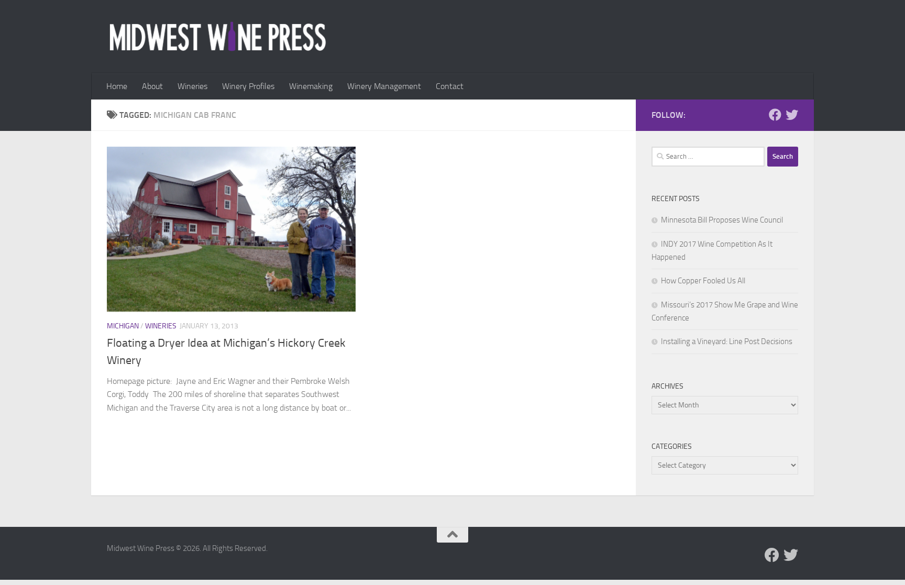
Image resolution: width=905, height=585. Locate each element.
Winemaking (311, 86)
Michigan (123, 326)
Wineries (192, 86)
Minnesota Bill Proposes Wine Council (722, 220)
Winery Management (384, 86)
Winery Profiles (248, 86)
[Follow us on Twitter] (792, 114)
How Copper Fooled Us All (703, 280)
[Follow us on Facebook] (775, 114)
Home (116, 86)
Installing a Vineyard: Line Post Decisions (726, 341)
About (152, 86)
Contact (449, 86)
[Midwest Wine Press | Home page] (217, 36)
